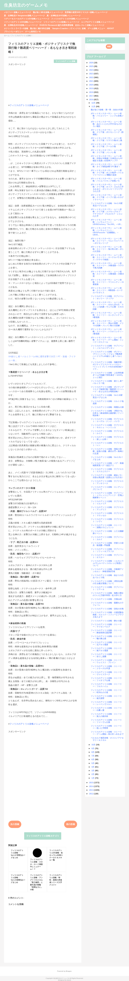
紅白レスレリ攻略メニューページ (89, 25)
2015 (91, 782)
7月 (93, 756)
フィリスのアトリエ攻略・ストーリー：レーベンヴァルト (106, 703)
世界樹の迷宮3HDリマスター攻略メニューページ (86, 12)
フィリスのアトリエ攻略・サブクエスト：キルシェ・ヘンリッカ (107, 426)
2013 (91, 790)
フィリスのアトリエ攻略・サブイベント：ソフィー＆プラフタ (107, 550)
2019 (91, 88)
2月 (93, 774)
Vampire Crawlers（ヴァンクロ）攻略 (69, 28)
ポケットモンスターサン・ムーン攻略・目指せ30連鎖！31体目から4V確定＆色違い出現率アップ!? (106, 158)
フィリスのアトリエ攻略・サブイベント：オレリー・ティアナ (107, 297)
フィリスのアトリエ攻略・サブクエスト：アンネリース (107, 482)
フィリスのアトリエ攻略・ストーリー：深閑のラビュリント (106, 526)
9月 (93, 748)
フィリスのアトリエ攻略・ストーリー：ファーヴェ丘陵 (106, 721)
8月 (93, 752)
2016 (91, 99)
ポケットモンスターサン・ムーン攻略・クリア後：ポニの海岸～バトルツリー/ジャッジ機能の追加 (107, 172)
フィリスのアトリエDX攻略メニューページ (70, 19)
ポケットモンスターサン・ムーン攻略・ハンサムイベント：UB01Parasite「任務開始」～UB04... (106, 231)
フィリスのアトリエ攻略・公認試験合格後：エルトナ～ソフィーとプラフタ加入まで (107, 614)
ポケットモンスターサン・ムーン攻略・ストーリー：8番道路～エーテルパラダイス (107, 290)
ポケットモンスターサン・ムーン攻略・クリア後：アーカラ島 (106, 145)
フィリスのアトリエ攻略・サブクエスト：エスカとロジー (107, 470)
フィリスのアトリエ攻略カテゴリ (42, 836)
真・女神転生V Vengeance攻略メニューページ (24, 15)
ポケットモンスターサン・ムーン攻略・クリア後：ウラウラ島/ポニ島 (106, 139)
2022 (91, 77)
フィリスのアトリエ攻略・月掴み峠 (106, 599)
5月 (93, 763)
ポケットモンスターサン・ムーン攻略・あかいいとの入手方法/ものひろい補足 (106, 124)
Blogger (68, 971)
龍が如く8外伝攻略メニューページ (48, 12)
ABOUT (110, 28)
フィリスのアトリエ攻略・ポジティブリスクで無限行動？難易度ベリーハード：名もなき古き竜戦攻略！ (107, 389)
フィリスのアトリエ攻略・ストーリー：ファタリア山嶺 (106, 679)
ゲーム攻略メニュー (96, 28)
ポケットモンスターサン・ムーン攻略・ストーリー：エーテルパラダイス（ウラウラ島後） (107, 257)
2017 (91, 96)
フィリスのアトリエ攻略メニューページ (29, 105)
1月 (93, 778)
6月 (93, 759)
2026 (91, 63)
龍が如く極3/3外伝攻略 (40, 28)
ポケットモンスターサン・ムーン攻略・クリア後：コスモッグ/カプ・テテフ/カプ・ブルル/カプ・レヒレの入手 (107, 212)
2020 (91, 85)
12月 (93, 103)
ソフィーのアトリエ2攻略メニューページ (61, 22)
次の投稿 (14, 824)
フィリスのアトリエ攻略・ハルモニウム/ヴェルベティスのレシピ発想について (107, 563)
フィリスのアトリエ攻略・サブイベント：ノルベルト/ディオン (107, 347)
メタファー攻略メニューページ (17, 12)
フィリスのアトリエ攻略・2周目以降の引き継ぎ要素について (107, 582)
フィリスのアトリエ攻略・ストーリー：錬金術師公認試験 (106, 631)
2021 (91, 81)
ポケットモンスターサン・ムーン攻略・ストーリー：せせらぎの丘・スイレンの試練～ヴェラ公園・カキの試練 (107, 305)
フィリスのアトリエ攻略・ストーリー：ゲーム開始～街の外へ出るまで (107, 733)
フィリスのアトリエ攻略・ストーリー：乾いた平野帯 (106, 727)
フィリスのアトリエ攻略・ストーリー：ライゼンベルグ (106, 625)
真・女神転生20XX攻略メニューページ (21, 25)
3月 (93, 770)
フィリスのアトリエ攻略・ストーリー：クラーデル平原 (106, 667)
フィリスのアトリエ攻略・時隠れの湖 (107, 407)
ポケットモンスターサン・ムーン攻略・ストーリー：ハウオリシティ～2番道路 (107, 331)
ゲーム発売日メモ (33, 31)
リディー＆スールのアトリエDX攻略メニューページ (26, 19)
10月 (93, 745)
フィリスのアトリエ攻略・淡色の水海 (107, 609)
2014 (91, 786)
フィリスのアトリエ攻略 (65, 61)
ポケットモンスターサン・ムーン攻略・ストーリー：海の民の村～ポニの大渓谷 (107, 249)
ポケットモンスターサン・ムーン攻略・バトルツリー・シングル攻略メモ (107, 115)
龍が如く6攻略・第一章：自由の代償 (107, 110)
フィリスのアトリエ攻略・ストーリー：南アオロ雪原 (106, 649)
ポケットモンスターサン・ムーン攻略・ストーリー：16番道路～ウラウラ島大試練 (107, 265)
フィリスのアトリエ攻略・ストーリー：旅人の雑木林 (106, 715)
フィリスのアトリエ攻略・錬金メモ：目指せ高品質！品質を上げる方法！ (107, 476)
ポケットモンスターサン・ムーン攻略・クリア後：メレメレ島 (106, 151)
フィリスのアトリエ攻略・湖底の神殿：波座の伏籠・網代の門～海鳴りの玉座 (107, 451)
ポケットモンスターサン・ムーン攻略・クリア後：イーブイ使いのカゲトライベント (107, 197)
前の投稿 (70, 824)
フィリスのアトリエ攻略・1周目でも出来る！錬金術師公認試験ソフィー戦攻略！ (107, 413)
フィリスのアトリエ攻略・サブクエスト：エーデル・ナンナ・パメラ (107, 420)
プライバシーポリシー (13, 31)
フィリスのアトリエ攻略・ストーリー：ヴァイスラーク (106, 673)
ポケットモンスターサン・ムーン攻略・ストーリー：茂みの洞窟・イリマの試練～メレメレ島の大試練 (107, 323)
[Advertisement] (42, 83)
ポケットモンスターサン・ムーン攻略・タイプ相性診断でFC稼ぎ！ (106, 165)
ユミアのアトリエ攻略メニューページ (97, 22)
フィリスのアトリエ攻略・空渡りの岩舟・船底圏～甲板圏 (107, 544)
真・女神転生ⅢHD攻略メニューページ (63, 15)
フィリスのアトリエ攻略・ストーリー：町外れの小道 (106, 691)
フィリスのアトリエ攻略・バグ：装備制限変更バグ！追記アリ (107, 464)
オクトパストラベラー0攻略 (16, 28)
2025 (91, 66)
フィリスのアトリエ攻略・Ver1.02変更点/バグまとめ (107, 396)
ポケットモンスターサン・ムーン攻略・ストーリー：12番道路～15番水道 (107, 273)
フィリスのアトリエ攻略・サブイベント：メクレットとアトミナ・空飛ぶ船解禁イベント (107, 495)
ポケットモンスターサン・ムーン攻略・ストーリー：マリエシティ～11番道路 (107, 282)
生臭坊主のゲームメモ (26, 5)
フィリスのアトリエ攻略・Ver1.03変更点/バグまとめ (107, 204)
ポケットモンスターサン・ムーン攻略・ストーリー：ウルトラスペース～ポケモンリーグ (107, 240)
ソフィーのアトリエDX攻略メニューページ (23, 22)
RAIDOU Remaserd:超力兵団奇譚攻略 (56, 25)
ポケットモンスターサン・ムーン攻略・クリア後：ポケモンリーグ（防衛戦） (107, 132)
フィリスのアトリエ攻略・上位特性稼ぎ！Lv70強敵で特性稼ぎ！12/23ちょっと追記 (107, 375)
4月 (93, 767)
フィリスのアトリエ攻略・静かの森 (106, 621)
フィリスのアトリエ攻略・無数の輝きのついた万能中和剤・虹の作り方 (107, 594)
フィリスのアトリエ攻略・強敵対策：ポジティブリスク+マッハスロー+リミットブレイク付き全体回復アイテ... (107, 365)
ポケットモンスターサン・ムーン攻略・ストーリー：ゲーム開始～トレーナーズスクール (107, 339)
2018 (91, 92)
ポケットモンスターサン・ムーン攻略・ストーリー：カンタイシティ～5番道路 (107, 315)
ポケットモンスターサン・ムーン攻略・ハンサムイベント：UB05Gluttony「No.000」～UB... (106, 222)
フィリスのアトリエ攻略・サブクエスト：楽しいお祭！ (107, 438)
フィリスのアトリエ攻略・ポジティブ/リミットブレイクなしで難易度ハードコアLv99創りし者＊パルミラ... (106, 355)
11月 (93, 106)
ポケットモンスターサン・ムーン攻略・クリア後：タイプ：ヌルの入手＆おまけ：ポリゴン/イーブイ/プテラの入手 (107, 187)
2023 (91, 74)
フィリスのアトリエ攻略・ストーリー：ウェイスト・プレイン (106, 661)
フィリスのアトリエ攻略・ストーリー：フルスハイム (106, 685)
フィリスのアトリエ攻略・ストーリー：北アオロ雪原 (106, 643)
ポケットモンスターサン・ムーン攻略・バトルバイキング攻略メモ (106, 179)
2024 (91, 70)
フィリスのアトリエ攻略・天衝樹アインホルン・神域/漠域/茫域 (107, 570)
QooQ (69, 980)
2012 (91, 794)
